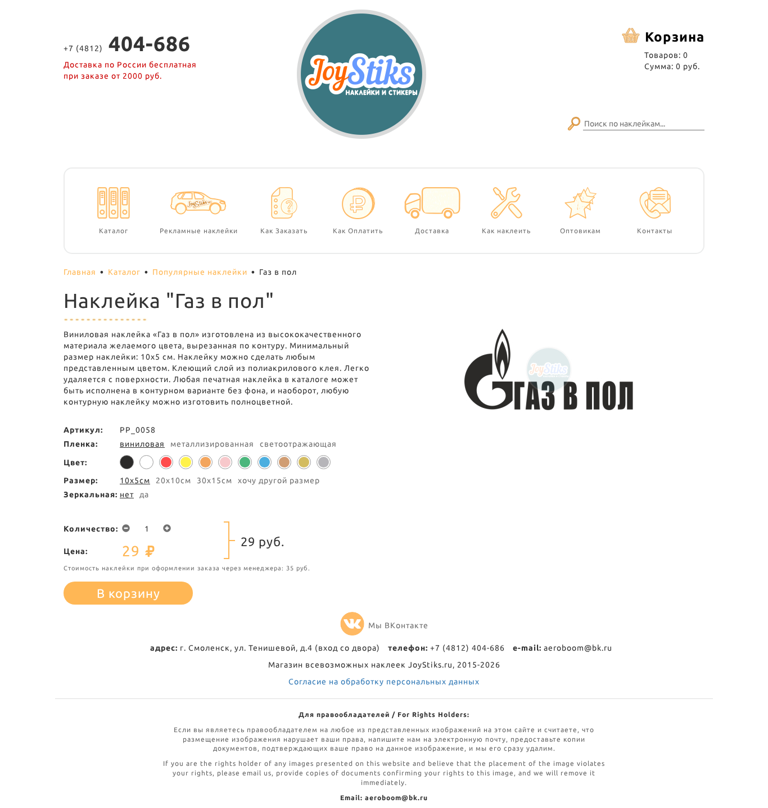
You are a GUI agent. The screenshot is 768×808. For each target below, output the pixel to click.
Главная (80, 271)
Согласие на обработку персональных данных (384, 681)
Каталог (124, 271)
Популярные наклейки (199, 271)
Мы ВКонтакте (398, 625)
